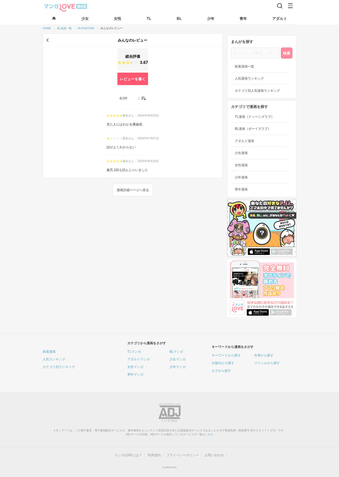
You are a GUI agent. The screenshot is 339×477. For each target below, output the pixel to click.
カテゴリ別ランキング (59, 366)
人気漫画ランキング (249, 78)
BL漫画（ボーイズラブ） (253, 128)
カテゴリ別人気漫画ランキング (257, 90)
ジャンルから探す (267, 362)
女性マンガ (135, 366)
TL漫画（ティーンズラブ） (254, 116)
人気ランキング (54, 359)
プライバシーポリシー (183, 455)
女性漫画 (241, 165)
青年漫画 (241, 189)
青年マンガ (135, 374)
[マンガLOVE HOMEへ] (54, 18)
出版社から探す (223, 362)
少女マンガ (178, 359)
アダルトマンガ (138, 359)
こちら (209, 434)
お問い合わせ (214, 455)
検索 (286, 53)
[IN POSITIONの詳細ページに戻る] (47, 40)
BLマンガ (176, 351)
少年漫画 (241, 177)
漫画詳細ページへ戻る (133, 189)
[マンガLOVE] (66, 7)
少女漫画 (241, 153)
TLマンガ (134, 351)
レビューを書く (133, 78)
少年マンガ (178, 366)
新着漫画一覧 (244, 66)
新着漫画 (49, 351)
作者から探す (264, 355)
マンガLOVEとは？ (128, 455)
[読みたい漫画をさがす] (279, 6)
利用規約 (154, 455)
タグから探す (221, 370)
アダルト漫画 (244, 141)
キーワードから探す (226, 355)
